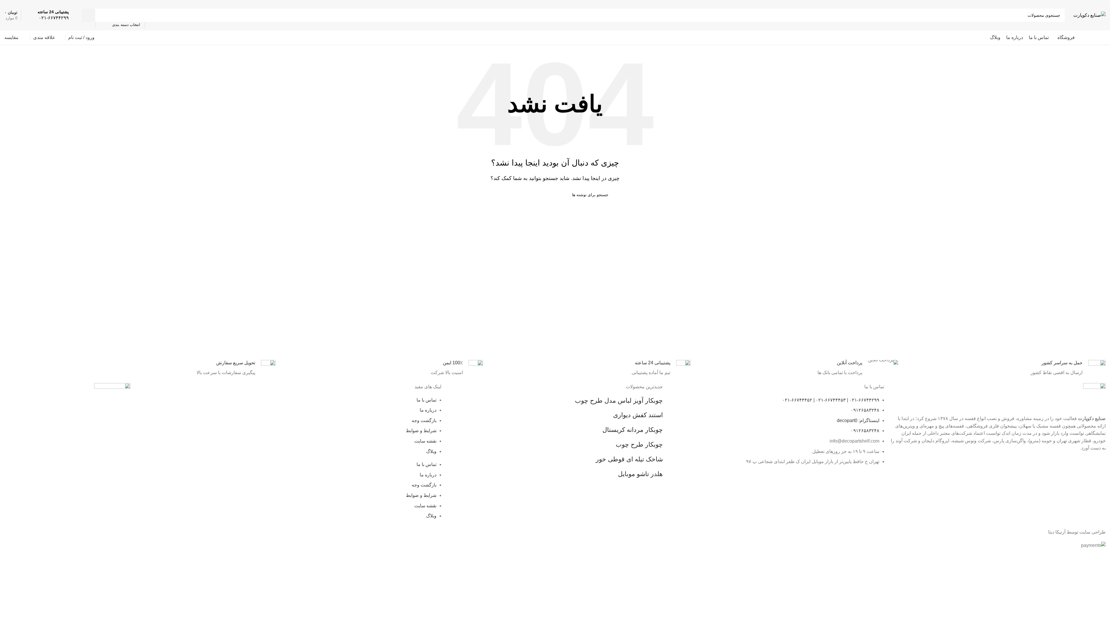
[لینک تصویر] (112, 402)
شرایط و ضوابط (421, 430)
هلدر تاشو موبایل (640, 474)
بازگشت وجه (424, 420)
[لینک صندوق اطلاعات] (53, 15)
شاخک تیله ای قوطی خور (629, 459)
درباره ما (428, 410)
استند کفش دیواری (638, 415)
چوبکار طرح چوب (639, 444)
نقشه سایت (425, 441)
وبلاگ (431, 451)
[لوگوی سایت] (1089, 14)
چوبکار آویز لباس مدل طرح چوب (619, 400)
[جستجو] (88, 15)
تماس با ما (426, 400)
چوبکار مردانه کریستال (632, 429)
